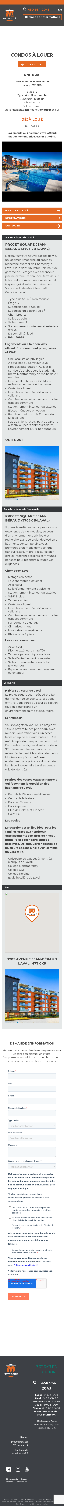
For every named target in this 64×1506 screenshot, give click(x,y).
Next (58, 171)
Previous (5, 171)
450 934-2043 (39, 9)
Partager (12, 225)
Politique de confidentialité (20, 1451)
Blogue (24, 1437)
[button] (32, 913)
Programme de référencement (19, 1443)
